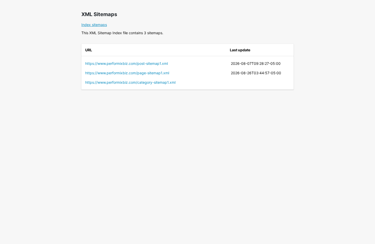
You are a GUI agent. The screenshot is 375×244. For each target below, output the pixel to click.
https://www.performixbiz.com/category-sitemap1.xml (130, 82)
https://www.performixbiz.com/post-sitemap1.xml (126, 63)
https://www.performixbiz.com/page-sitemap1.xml (127, 73)
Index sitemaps (94, 24)
